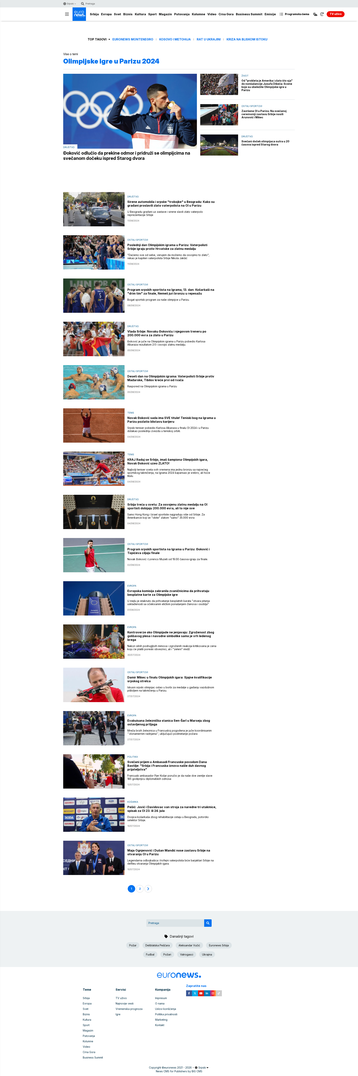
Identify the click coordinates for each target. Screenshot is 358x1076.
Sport (152, 14)
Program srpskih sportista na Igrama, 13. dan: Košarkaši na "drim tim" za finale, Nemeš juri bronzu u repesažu (170, 291)
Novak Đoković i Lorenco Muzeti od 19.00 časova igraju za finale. (167, 559)
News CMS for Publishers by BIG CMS (179, 1071)
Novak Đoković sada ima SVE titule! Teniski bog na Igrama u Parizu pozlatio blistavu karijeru (171, 419)
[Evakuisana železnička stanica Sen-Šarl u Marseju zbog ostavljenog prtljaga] (94, 728)
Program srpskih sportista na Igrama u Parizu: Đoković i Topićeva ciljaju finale (168, 551)
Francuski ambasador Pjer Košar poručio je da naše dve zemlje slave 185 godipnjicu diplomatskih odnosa (169, 777)
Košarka (132, 801)
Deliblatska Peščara (157, 945)
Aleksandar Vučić (189, 945)
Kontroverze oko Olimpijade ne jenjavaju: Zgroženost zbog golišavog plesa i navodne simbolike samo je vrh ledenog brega (170, 636)
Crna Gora (226, 14)
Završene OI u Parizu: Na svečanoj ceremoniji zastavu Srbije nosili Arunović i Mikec (264, 114)
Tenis (130, 412)
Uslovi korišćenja (165, 1008)
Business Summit (249, 14)
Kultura (140, 14)
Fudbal (150, 954)
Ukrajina (207, 954)
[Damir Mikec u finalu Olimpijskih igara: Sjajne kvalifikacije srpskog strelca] (94, 685)
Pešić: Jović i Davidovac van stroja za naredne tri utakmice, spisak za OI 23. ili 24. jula (171, 809)
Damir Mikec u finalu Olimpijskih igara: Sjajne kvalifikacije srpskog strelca (169, 679)
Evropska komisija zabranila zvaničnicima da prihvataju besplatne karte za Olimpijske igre (168, 592)
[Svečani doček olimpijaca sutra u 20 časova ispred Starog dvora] (219, 145)
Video (211, 14)
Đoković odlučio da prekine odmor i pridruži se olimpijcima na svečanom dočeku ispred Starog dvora (126, 156)
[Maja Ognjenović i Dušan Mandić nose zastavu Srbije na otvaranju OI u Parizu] (94, 858)
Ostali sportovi (251, 106)
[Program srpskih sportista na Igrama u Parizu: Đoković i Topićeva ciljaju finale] (94, 555)
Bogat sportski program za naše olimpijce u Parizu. (158, 299)
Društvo (69, 147)
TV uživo (121, 998)
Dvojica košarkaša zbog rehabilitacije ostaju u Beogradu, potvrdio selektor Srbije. (168, 818)
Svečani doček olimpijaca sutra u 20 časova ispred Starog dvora (265, 143)
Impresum (161, 998)
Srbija (94, 14)
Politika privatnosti (166, 1014)
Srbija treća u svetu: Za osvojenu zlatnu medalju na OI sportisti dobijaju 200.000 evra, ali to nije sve (167, 506)
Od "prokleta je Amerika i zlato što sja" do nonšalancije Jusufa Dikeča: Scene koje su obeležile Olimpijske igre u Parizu (267, 85)
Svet (117, 14)
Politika (132, 756)
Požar (132, 945)
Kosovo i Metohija (175, 39)
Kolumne (198, 14)
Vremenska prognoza (129, 1008)
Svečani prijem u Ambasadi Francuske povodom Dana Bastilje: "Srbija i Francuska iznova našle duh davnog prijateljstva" (167, 765)
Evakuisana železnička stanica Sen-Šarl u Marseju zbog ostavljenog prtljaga (168, 722)
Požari (167, 954)
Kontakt (159, 1025)
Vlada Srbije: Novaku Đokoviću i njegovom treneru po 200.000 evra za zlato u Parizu (166, 333)
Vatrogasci (186, 954)
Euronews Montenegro (132, 39)
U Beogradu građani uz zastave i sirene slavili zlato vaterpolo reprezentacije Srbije (165, 213)
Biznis (128, 14)
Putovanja (182, 14)
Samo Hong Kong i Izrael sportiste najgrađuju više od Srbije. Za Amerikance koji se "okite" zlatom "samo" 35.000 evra (166, 516)
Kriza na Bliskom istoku (247, 39)
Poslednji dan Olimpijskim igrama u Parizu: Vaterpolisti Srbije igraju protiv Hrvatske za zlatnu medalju (167, 247)
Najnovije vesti (125, 1003)
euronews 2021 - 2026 (178, 1067)
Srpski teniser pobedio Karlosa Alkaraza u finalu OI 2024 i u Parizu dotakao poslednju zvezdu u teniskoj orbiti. (168, 429)
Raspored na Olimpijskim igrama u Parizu (152, 386)
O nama (159, 1003)
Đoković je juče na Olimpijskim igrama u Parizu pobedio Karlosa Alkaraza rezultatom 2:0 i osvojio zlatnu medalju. (166, 343)
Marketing (161, 1019)
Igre (118, 1014)
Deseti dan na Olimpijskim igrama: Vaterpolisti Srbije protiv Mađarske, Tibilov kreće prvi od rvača (170, 378)
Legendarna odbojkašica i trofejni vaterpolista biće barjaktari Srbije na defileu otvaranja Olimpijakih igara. (170, 862)
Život (245, 75)
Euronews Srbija (219, 945)
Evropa (106, 14)
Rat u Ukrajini (209, 39)
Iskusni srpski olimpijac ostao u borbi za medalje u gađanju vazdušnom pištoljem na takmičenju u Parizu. (170, 689)
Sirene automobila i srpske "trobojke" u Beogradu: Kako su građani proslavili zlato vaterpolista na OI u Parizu (171, 203)
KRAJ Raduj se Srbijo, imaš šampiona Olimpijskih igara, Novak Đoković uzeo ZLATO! (167, 461)
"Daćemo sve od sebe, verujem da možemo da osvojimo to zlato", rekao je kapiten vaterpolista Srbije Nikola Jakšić (168, 256)
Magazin (165, 14)
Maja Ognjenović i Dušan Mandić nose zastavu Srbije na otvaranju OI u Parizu (168, 852)
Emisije (270, 14)
